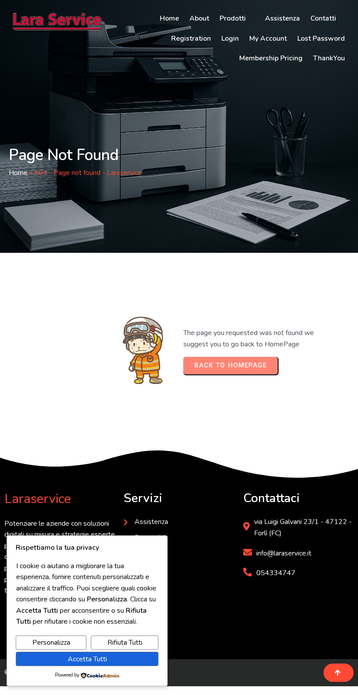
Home (18, 173)
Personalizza (51, 642)
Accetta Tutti (87, 659)
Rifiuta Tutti (124, 642)
